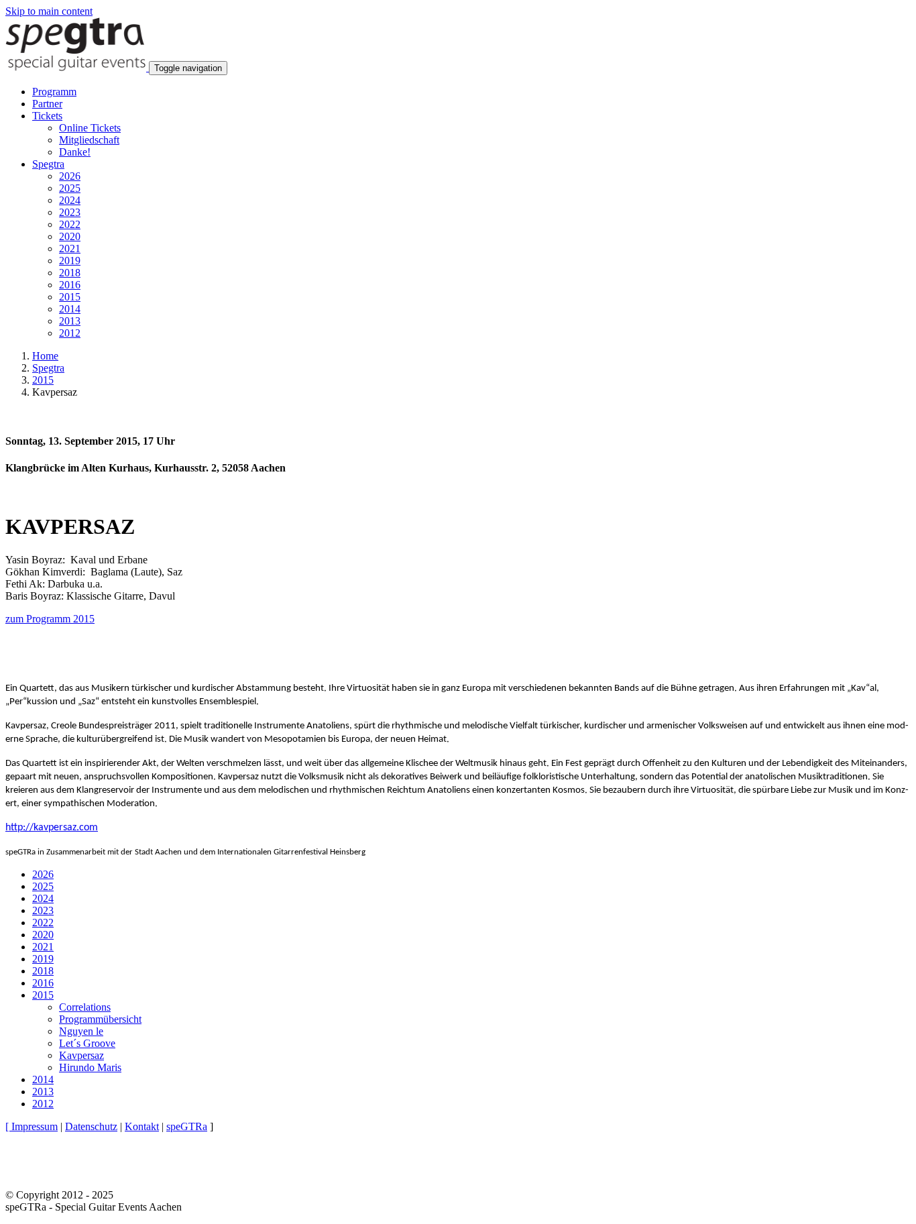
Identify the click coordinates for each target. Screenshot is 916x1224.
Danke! (75, 152)
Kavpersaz (81, 1055)
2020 (69, 236)
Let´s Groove (87, 1043)
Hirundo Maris (90, 1067)
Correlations (85, 1007)
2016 (69, 284)
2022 (69, 224)
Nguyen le (81, 1031)
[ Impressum (31, 1126)
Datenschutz (91, 1126)
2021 (69, 248)
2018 (69, 272)
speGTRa (186, 1126)
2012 (69, 333)
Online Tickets (90, 127)
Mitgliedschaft (89, 140)
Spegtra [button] (48, 164)
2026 (69, 176)
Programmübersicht (100, 1019)
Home (45, 355)
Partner (47, 103)
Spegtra (48, 368)
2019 (69, 260)
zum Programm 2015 (50, 618)
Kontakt (142, 1126)
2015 (69, 296)
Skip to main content (49, 11)
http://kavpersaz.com (51, 827)
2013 (69, 321)
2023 (69, 212)
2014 (69, 309)
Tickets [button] (47, 115)
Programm (54, 91)
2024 (69, 200)
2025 (69, 188)
